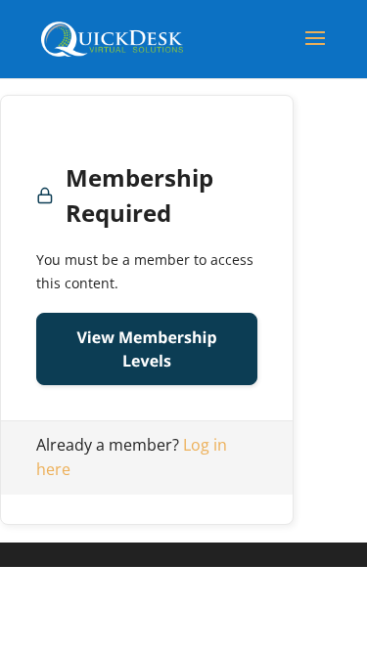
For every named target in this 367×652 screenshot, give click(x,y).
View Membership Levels (146, 348)
